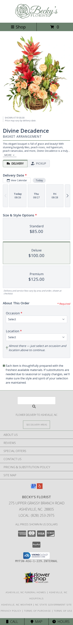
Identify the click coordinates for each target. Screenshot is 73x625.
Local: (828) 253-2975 (36, 515)
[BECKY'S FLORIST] (36, 17)
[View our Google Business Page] (33, 488)
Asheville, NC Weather (16, 604)
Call (13, 621)
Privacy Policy (11, 610)
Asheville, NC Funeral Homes (26, 592)
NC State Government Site (53, 604)
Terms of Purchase (37, 610)
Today (39, 180)
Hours (62, 621)
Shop (21, 27)
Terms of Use (63, 610)
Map (37, 621)
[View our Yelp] (40, 488)
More (8, 155)
